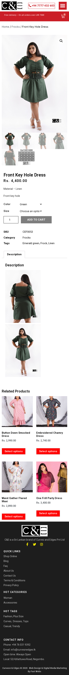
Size (6, 211)
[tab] (14, 254)
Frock (44, 243)
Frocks (16, 26)
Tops (25, 621)
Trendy (16, 626)
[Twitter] (34, 544)
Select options (14, 451)
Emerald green (31, 243)
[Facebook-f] (27, 544)
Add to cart (36, 219)
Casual (7, 626)
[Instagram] (41, 544)
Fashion (8, 616)
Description (14, 254)
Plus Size (18, 616)
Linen (51, 243)
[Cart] (63, 16)
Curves (7, 621)
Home (5, 26)
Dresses (17, 621)
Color (7, 204)
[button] (41, 6)
